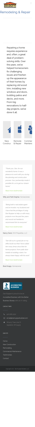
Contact (6, 358)
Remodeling (7, 348)
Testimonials (7, 355)
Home (5, 341)
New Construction (9, 344)
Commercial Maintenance (12, 351)
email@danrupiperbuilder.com (17, 318)
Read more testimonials (13, 191)
